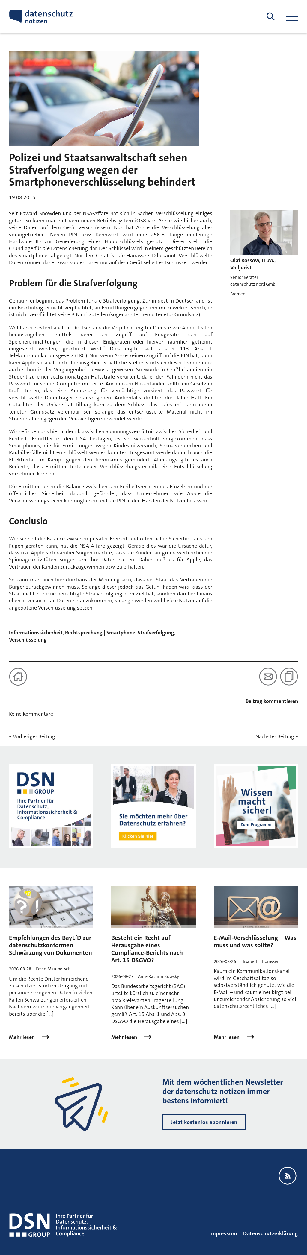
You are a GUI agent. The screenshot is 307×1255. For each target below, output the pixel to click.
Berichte (18, 466)
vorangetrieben (27, 234)
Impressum (223, 1233)
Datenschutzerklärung (270, 1233)
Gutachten (21, 404)
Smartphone (120, 632)
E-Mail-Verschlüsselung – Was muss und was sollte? (255, 941)
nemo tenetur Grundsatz (169, 314)
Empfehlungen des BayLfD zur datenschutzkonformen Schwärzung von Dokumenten (50, 945)
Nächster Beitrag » (276, 736)
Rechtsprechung (84, 632)
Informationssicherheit (36, 632)
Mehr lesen (22, 1037)
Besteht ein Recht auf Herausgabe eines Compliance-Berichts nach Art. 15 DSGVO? (147, 949)
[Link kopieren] (289, 677)
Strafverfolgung (156, 632)
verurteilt (128, 376)
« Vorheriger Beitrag (32, 736)
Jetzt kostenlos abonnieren (204, 1122)
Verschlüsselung (28, 639)
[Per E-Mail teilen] (268, 677)
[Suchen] (271, 17)
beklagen (100, 438)
